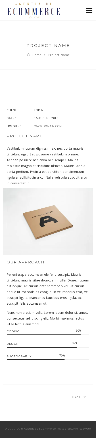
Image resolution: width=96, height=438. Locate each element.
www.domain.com (48, 126)
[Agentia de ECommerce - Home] (33, 10)
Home (36, 55)
